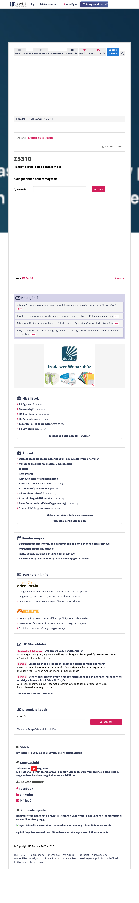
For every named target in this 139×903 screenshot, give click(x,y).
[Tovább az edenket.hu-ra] (69, 583)
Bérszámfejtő (32, 409)
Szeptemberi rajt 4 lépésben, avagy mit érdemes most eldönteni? (67, 663)
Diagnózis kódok (34, 710)
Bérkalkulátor (48, 4)
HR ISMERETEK (40, 51)
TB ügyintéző (32, 404)
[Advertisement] (69, 235)
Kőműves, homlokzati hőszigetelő (39, 478)
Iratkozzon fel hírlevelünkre (29, 862)
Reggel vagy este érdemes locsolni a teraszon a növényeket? (53, 591)
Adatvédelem (99, 854)
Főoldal (20, 119)
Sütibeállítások (68, 858)
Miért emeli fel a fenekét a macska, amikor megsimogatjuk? (52, 623)
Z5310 (49, 119)
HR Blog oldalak (35, 644)
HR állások (31, 398)
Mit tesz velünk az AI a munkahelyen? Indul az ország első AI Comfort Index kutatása (67, 323)
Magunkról (69, 854)
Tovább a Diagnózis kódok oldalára (36, 729)
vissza (120, 278)
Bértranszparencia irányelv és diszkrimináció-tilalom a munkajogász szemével (64, 543)
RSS (16, 854)
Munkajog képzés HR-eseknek (36, 548)
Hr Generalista (33, 419)
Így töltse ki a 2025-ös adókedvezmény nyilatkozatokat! (49, 752)
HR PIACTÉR (73, 51)
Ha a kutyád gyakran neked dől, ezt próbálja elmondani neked (54, 618)
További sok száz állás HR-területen (69, 435)
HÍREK (29, 53)
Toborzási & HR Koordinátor (41, 423)
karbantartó (26, 473)
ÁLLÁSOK (84, 53)
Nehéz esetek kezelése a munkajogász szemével (47, 553)
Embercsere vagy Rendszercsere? (63, 650)
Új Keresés (20, 189)
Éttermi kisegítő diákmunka (41, 498)
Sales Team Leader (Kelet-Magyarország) (48, 503)
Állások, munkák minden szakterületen (69, 515)
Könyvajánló (29, 763)
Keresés (98, 189)
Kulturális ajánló (32, 810)
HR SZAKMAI (19, 51)
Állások (28, 453)
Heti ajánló (29, 298)
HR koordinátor (34, 414)
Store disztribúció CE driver (41, 483)
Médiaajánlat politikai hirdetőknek (99, 858)
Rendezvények (33, 538)
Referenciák (53, 854)
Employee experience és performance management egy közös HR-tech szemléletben (67, 316)
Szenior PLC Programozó (39, 508)
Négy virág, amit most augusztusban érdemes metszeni (50, 596)
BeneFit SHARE (112, 51)
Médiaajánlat (49, 858)
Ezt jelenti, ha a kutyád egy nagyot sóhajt (42, 628)
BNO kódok (35, 119)
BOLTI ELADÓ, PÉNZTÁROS (40, 488)
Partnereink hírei (36, 575)
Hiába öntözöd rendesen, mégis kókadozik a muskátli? (49, 601)
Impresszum (37, 854)
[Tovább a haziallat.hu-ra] (69, 611)
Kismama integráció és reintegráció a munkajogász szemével (54, 558)
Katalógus (69, 4)
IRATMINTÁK (98, 53)
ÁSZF (24, 854)
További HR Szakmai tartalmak (35, 693)
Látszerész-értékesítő (37, 493)
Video (24, 747)
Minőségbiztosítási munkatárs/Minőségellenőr (46, 463)
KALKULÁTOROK (57, 53)
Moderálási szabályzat (26, 858)
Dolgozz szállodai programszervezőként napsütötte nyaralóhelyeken (59, 459)
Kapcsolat (83, 854)
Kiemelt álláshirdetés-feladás (69, 520)
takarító (23, 468)
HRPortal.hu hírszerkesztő (40, 137)
